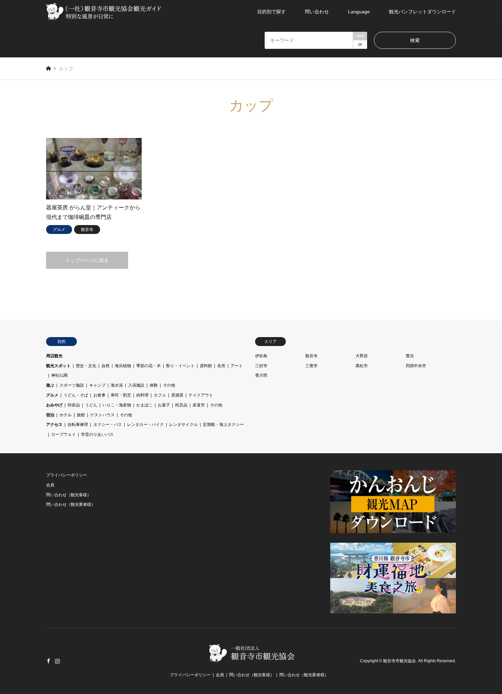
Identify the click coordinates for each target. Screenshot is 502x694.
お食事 (99, 395)
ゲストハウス (102, 415)
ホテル (65, 415)
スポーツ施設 (71, 385)
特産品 (74, 405)
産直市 (199, 405)
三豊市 (311, 365)
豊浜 (410, 355)
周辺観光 (54, 355)
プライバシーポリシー (66, 475)
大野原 (361, 355)
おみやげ (54, 405)
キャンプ (97, 385)
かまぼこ (144, 405)
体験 (154, 385)
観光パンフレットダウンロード (422, 11)
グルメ (52, 395)
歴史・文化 (86, 365)
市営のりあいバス (97, 434)
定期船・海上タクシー (223, 424)
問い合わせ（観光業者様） (70, 504)
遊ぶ (50, 385)
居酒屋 (177, 395)
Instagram (57, 660)
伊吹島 (261, 355)
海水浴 (117, 385)
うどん (91, 405)
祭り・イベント (180, 365)
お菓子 (164, 405)
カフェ (160, 395)
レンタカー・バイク (145, 424)
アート (237, 365)
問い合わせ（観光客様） (68, 494)
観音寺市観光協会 (399, 660)
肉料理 (142, 395)
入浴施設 (136, 385)
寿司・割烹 (121, 395)
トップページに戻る (87, 260)
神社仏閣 (59, 375)
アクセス (54, 424)
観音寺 (311, 355)
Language (359, 11)
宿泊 (50, 415)
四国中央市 (416, 365)
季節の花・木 (148, 365)
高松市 (361, 365)
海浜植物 (123, 365)
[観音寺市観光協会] (104, 11)
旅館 (81, 415)
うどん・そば (76, 395)
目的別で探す (271, 11)
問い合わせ (317, 11)
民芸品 (181, 405)
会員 (50, 485)
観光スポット (58, 365)
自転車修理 (78, 424)
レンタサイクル (183, 424)
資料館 (206, 365)
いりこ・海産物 (116, 405)
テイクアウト (201, 395)
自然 (105, 365)
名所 (221, 365)
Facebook (48, 660)
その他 (169, 385)
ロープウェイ (63, 434)
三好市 (261, 365)
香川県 (261, 375)
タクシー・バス (107, 424)
